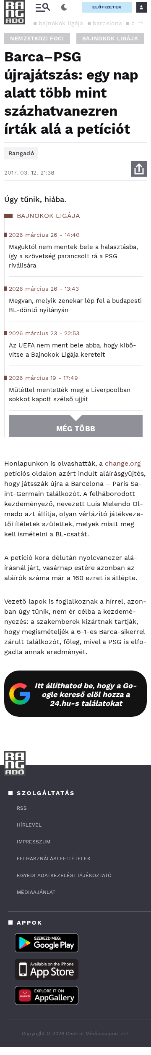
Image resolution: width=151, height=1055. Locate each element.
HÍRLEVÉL (29, 825)
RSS (22, 808)
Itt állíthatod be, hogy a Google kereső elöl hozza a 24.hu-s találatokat (85, 694)
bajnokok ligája (61, 23)
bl (134, 23)
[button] (140, 23)
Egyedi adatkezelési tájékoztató (64, 875)
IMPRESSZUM (33, 842)
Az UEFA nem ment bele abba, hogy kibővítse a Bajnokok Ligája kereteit (72, 350)
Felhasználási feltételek (54, 858)
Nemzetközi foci (37, 38)
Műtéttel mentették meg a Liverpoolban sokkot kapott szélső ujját (69, 394)
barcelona (107, 23)
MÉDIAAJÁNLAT (36, 892)
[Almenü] (42, 7)
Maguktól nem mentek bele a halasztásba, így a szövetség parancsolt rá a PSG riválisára (73, 256)
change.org (123, 463)
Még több (75, 428)
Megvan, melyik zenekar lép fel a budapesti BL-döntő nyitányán (75, 305)
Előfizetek (107, 7)
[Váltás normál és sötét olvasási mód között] (64, 8)
